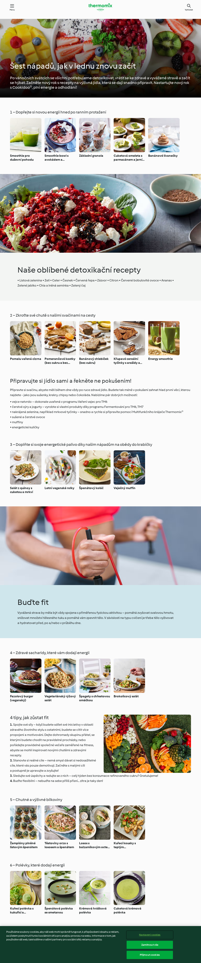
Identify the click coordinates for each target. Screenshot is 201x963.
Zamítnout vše (149, 944)
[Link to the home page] (100, 7)
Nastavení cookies (149, 934)
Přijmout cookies (150, 954)
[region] (100, 944)
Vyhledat (189, 9)
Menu (12, 9)
